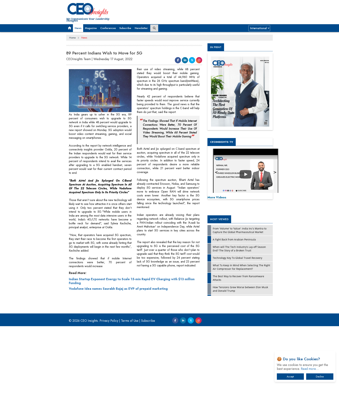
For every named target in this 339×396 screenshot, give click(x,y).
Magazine (91, 28)
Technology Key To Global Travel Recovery (237, 258)
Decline (320, 376)
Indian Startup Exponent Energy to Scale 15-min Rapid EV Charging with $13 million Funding (132, 281)
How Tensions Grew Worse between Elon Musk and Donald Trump (240, 289)
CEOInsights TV (221, 142)
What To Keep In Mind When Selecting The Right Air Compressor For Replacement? (241, 267)
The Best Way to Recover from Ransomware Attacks (238, 278)
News (78, 28)
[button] (69, 28)
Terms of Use (129, 320)
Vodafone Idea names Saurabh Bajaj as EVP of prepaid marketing (118, 288)
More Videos (216, 197)
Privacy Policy (109, 320)
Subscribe (125, 28)
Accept (290, 376)
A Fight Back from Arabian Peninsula (234, 239)
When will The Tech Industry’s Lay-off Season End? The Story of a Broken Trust (239, 248)
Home (72, 37)
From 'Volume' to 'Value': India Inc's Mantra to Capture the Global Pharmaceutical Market (239, 230)
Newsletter (141, 28)
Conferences (108, 28)
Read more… (310, 368)
